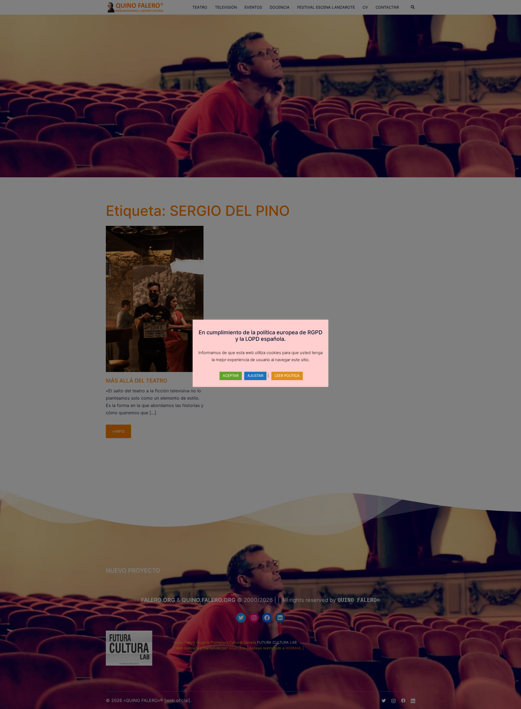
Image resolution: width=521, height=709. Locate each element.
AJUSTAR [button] (255, 375)
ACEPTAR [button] (231, 375)
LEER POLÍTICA (287, 375)
